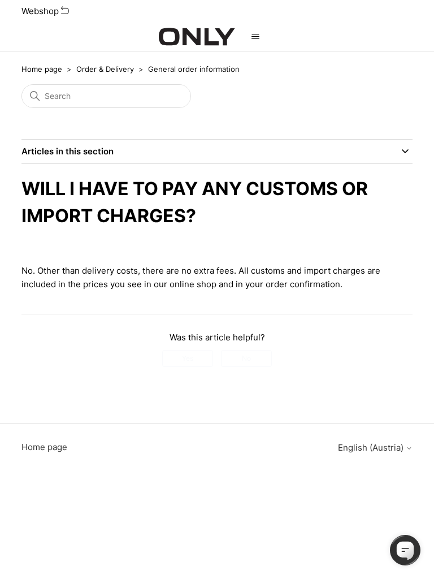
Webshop (41, 11)
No (246, 358)
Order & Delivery (105, 69)
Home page (41, 69)
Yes (187, 358)
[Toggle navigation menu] (255, 37)
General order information (194, 69)
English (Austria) (372, 447)
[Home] (197, 37)
